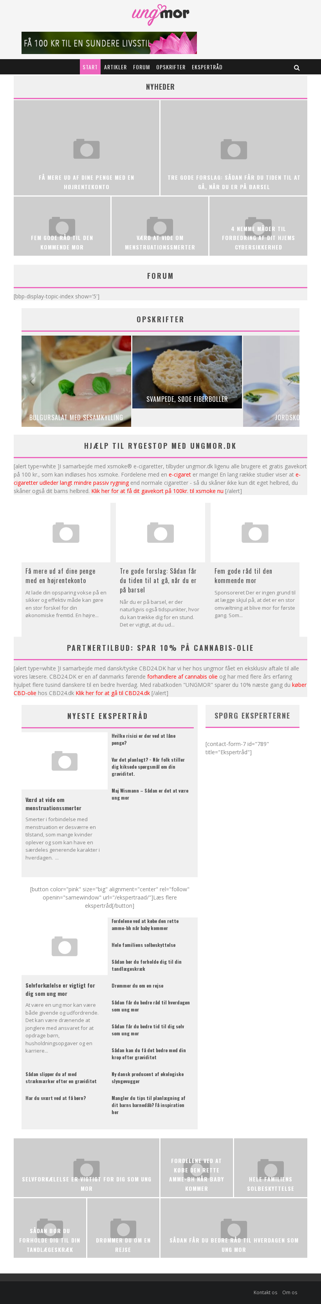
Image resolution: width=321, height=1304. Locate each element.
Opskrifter (171, 67)
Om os (289, 1292)
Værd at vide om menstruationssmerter (53, 803)
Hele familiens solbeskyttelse (143, 944)
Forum (141, 67)
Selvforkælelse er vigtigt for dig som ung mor (60, 989)
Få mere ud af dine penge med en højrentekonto (60, 575)
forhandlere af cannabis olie (182, 676)
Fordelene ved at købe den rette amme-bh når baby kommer (145, 924)
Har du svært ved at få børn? (55, 1097)
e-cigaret (180, 474)
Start (90, 67)
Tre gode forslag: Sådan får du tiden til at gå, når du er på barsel (158, 580)
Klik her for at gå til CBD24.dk (113, 693)
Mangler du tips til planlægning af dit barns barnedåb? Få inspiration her (149, 1104)
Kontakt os (265, 1292)
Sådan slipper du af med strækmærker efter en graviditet (61, 1077)
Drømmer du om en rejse (137, 985)
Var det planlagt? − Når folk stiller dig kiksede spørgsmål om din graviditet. (148, 766)
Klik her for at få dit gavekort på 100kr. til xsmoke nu (157, 491)
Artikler (115, 67)
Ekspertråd (207, 67)
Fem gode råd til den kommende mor (243, 575)
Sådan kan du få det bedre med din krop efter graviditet (149, 1053)
